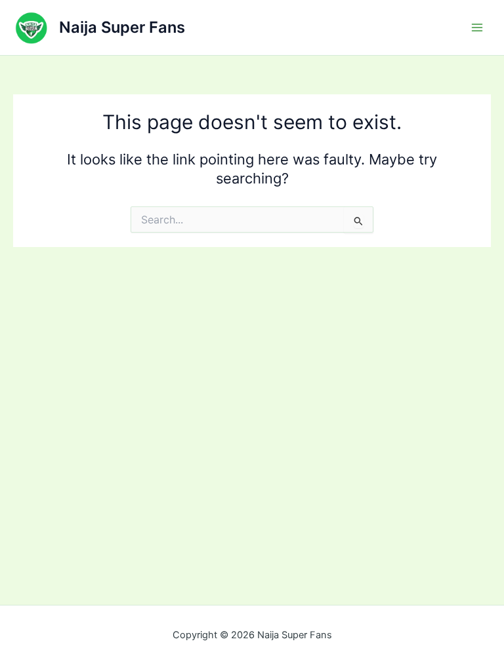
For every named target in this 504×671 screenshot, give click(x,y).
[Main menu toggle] (477, 27)
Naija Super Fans (122, 27)
